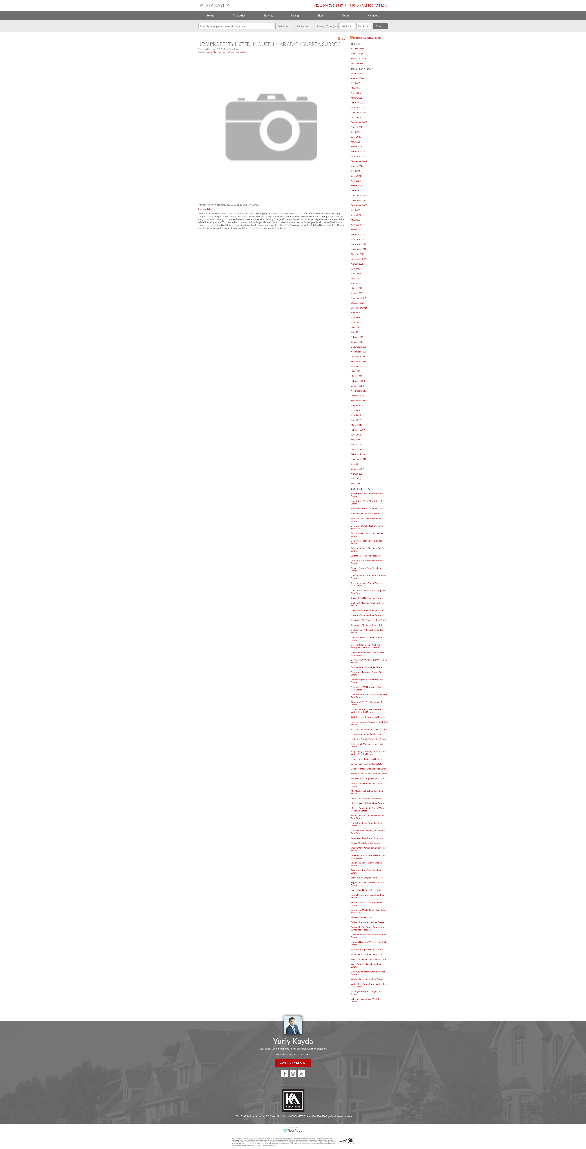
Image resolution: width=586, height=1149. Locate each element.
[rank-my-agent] (301, 1073)
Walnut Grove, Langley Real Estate (367, 954)
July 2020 (355, 366)
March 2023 (356, 229)
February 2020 (358, 381)
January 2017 (357, 469)
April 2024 (356, 180)
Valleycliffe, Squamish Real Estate (367, 949)
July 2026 (355, 83)
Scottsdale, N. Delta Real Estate (366, 890)
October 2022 (358, 254)
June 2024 (356, 176)
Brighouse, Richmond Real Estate (367, 555)
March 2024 (356, 185)
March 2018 (356, 449)
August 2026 (357, 78)
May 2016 (355, 483)
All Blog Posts (357, 48)
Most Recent (357, 73)
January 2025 (357, 156)
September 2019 (359, 400)
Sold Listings (357, 63)
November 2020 (358, 351)
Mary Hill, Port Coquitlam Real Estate (368, 778)
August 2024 (357, 166)
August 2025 (357, 127)
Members (373, 15)
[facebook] (284, 1073)
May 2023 (355, 220)
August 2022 (357, 263)
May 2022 (355, 278)
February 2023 (358, 234)
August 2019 (357, 405)
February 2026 (358, 102)
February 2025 (358, 151)
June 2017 (356, 464)
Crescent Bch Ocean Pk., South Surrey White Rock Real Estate (366, 646)
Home (210, 15)
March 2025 (356, 146)
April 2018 (356, 444)
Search (380, 26)
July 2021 (355, 317)
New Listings (357, 53)
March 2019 (356, 425)
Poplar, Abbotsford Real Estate (365, 843)
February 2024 (358, 190)
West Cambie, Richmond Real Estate (368, 959)
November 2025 (358, 112)
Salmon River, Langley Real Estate (367, 877)
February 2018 (358, 454)
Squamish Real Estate (361, 917)
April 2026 (356, 93)
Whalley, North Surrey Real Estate (367, 979)
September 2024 (359, 161)
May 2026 (355, 88)
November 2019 (358, 390)
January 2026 (357, 107)
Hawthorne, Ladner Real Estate (366, 734)
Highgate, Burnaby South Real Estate (368, 739)
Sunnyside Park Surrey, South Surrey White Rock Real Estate (368, 928)
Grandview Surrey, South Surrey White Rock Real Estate (366, 710)
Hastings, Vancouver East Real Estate (369, 729)
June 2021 (356, 322)
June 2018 (356, 434)
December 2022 (358, 244)
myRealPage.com (293, 1131)
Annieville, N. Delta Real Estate (365, 513)
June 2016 (356, 478)
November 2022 (358, 249)
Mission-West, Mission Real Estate (367, 803)
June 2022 (356, 273)
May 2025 (355, 141)
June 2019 (356, 415)
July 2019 (355, 410)
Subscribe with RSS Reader (367, 37)
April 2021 (356, 332)
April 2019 (356, 420)
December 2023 (358, 195)
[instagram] (293, 1073)
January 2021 (357, 342)
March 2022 (356, 288)
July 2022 (355, 268)
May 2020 (355, 371)
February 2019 (358, 429)
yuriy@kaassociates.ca (367, 5)
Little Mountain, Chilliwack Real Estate (369, 768)
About (345, 15)
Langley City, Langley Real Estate (366, 763)
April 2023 (356, 224)
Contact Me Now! (293, 1062)
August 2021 (357, 312)
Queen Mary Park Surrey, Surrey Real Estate (226, 52)
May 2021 (355, 327)
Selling (295, 15)
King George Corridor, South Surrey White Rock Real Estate (368, 752)
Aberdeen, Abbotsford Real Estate (367, 508)
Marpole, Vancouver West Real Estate (369, 773)
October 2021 (358, 303)
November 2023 (358, 200)
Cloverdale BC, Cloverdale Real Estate (369, 620)
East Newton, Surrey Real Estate (366, 667)
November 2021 (358, 298)
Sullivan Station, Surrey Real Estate (367, 922)
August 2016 (357, 473)
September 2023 (359, 205)
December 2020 (358, 346)
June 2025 (356, 136)
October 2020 (358, 356)
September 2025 (359, 122)
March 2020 (356, 376)
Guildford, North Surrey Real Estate (368, 717)
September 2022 (359, 259)
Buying (268, 15)
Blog (320, 15)
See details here (206, 209)
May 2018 (355, 439)
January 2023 (357, 239)
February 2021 (358, 337)
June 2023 (356, 215)
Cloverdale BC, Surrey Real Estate (367, 625)
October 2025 (358, 117)
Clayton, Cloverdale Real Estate (366, 615)
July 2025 (355, 132)
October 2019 (358, 395)
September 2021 (359, 307)
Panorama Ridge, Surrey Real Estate (368, 838)
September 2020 (359, 361)
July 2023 (355, 210)
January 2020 (357, 386)
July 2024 (355, 171)
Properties (239, 15)
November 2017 (358, 459)
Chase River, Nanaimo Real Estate (367, 598)
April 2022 (356, 283)
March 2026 (356, 97)
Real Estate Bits (358, 58)
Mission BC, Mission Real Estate (366, 798)
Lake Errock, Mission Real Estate (366, 759)
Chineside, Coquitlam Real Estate (367, 610)
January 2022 (357, 293)
